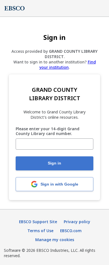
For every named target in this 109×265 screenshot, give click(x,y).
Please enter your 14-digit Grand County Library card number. (47, 131)
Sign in (54, 163)
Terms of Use (40, 230)
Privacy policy (77, 221)
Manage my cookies (54, 239)
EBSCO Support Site (38, 221)
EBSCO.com (71, 230)
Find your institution (67, 64)
